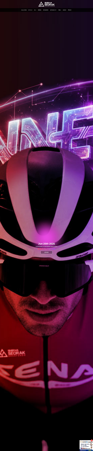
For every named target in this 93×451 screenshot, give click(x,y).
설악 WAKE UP (53, 10)
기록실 (59, 10)
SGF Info (30, 10)
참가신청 (46, 252)
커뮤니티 (69, 10)
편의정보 (39, 10)
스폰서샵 (64, 10)
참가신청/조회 (45, 10)
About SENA (24, 10)
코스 (35, 10)
